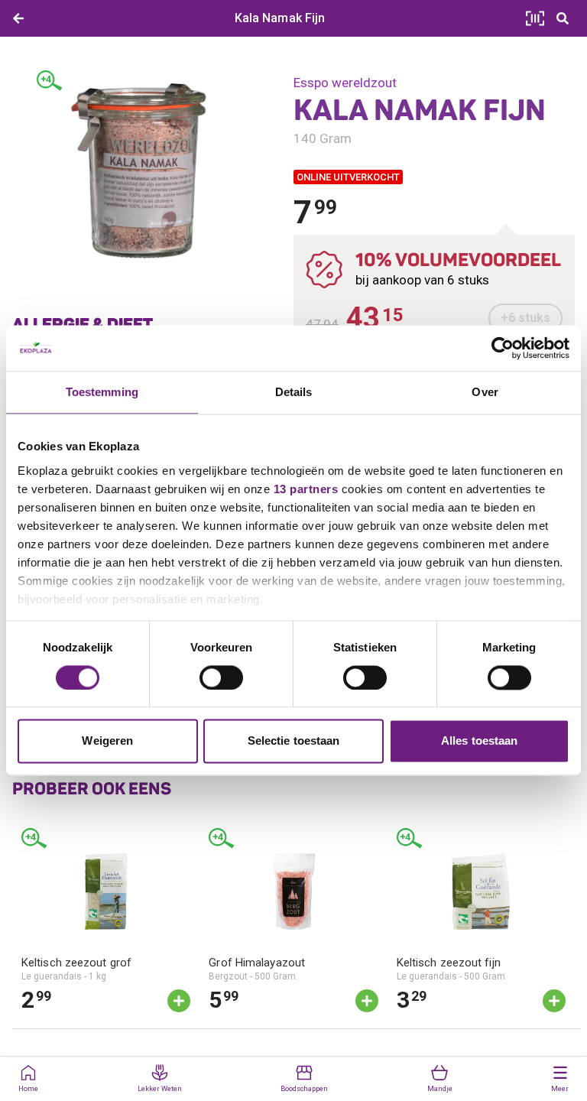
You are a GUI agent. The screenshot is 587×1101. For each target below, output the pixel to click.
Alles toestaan (479, 741)
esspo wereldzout (345, 82)
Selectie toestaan (294, 741)
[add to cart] (178, 1000)
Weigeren (107, 741)
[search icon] (562, 18)
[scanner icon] (535, 18)
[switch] (221, 677)
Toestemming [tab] (102, 391)
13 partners (306, 488)
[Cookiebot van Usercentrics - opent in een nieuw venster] (502, 347)
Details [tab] (294, 391)
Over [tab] (485, 391)
